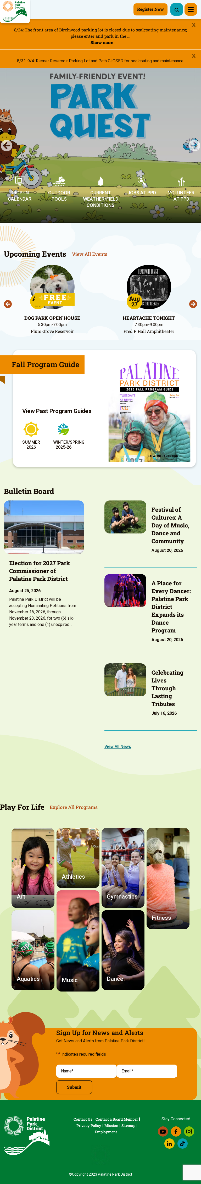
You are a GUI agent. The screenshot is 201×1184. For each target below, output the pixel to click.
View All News (117, 746)
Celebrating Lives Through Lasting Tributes (167, 688)
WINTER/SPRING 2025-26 (69, 445)
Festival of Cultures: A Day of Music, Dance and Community (170, 525)
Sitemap (128, 1125)
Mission (111, 1125)
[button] (6, 145)
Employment (106, 1131)
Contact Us (83, 1119)
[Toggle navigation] (191, 9)
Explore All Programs (74, 807)
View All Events (89, 254)
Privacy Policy (88, 1125)
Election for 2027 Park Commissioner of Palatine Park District (39, 570)
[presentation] (8, 304)
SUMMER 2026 (31, 445)
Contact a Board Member (117, 1119)
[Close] (194, 25)
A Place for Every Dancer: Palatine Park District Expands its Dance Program (171, 606)
